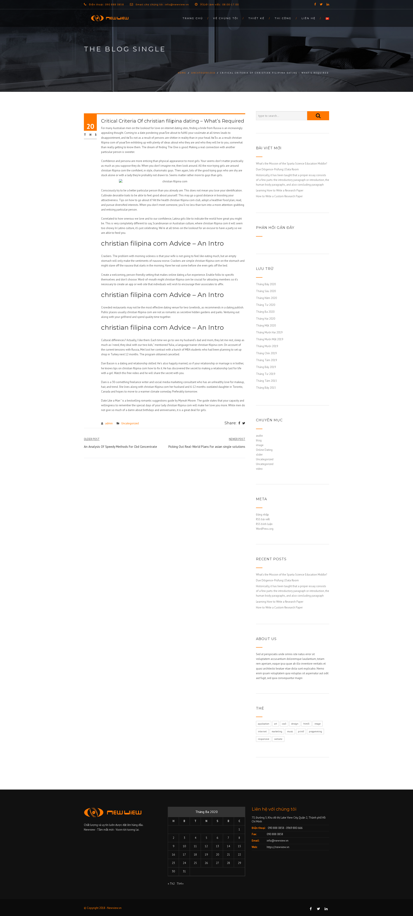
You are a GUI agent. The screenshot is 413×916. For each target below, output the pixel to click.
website (278, 738)
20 (217, 854)
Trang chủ (193, 18)
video (259, 469)
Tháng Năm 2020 (266, 298)
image (260, 445)
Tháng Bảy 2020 (266, 284)
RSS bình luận (264, 524)
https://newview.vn (278, 847)
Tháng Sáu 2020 (266, 291)
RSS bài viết (263, 519)
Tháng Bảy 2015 (266, 387)
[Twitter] (243, 423)
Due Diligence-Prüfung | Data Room (277, 169)
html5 (306, 723)
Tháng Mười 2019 (267, 346)
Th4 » (180, 883)
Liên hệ (309, 18)
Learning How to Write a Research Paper (279, 190)
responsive (263, 738)
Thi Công (283, 18)
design (294, 723)
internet (262, 731)
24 (184, 863)
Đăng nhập (262, 514)
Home (182, 72)
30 (173, 871)
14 (228, 846)
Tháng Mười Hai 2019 (269, 332)
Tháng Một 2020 (266, 325)
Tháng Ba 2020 (265, 312)
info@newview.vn (277, 840)
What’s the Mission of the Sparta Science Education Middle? (291, 163)
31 (184, 871)
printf (301, 731)
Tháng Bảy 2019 (266, 367)
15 (239, 846)
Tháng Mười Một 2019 (269, 339)
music (290, 731)
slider (259, 454)
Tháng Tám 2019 (266, 360)
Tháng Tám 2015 (266, 381)
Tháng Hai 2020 (265, 318)
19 (206, 854)
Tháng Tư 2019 (265, 374)
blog (259, 440)
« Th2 (171, 883)
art (275, 723)
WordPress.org (264, 529)
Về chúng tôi (225, 18)
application (263, 723)
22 (239, 854)
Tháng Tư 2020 (265, 305)
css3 (284, 723)
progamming (315, 731)
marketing (277, 731)
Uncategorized (203, 72)
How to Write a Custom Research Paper (279, 196)
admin (109, 423)
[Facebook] (239, 423)
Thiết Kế (256, 18)
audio (259, 435)
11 (195, 846)
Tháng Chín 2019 (266, 353)
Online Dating (264, 450)
